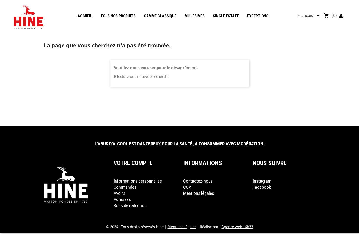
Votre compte (133, 163)
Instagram (262, 181)
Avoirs (119, 193)
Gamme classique (160, 16)
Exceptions (257, 16)
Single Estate (226, 16)
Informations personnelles (138, 181)
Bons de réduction (130, 205)
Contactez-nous (198, 181)
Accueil (85, 16)
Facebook (262, 187)
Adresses (122, 199)
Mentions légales (198, 193)
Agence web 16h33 (237, 226)
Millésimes (195, 16)
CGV (187, 187)
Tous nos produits (118, 16)
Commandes (125, 187)
